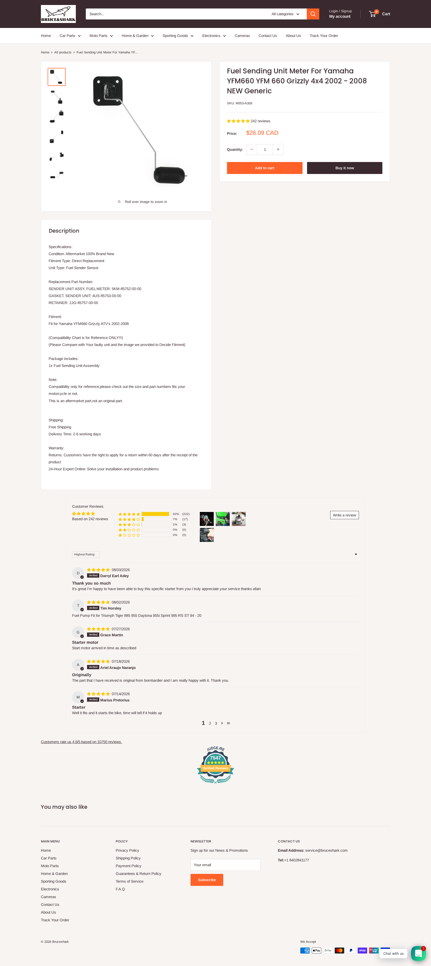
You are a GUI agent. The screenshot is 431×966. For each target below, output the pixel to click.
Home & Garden (135, 35)
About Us (293, 35)
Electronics (211, 35)
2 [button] (210, 723)
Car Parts (67, 35)
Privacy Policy (127, 850)
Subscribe (207, 880)
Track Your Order (324, 35)
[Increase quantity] (278, 149)
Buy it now (344, 167)
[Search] (313, 13)
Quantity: (235, 149)
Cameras (242, 35)
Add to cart (264, 167)
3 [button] (216, 723)
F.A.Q (120, 889)
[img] (99, 570)
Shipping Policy (128, 858)
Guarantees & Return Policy (138, 873)
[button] (239, 121)
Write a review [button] (344, 515)
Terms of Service (129, 881)
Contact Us (268, 35)
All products (63, 52)
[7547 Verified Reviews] (215, 784)
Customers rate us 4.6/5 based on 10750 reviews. (81, 742)
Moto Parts (99, 35)
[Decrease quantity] (251, 149)
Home (46, 35)
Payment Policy (128, 866)
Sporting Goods (175, 35)
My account (339, 16)
